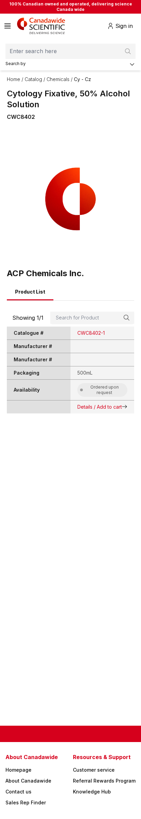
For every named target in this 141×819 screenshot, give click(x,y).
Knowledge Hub (92, 791)
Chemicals (58, 79)
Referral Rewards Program (104, 781)
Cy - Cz (82, 79)
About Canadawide (28, 781)
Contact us (18, 791)
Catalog (33, 79)
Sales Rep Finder (25, 802)
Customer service (94, 770)
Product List (30, 292)
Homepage (18, 770)
